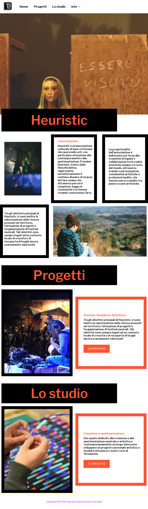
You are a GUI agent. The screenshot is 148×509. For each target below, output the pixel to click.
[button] (78, 6)
